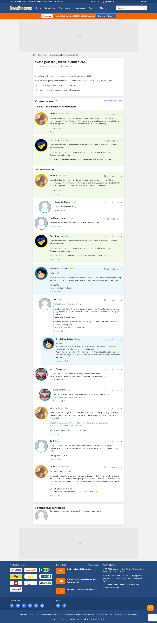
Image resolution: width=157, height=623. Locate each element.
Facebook (24, 1)
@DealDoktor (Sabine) (63, 304)
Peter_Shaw (60, 140)
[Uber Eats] (46, 583)
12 (68, 66)
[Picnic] (16, 583)
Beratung (42, 55)
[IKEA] (46, 570)
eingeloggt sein (64, 511)
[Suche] (144, 8)
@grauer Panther (58, 445)
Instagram (33, 1)
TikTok (51, 1)
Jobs (111, 614)
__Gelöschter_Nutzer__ (64, 202)
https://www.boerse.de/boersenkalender (69, 397)
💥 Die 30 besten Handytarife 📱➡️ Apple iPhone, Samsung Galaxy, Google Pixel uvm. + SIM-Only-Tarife (124, 578)
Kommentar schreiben (113, 101)
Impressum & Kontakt (29, 614)
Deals (38, 8)
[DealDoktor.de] (21, 8)
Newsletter (60, 1)
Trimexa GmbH (102, 614)
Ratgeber (92, 8)
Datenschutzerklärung (84, 614)
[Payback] (46, 576)
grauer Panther (58, 369)
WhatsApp (14, 1)
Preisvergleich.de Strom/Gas (79, 569)
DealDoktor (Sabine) (62, 268)
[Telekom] (31, 583)
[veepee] (16, 589)
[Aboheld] (16, 570)
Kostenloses (80, 8)
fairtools (59, 113)
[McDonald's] (31, 576)
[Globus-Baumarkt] (31, 570)
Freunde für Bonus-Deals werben (81, 589)
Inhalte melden (46, 614)
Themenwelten (65, 8)
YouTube (43, 1)
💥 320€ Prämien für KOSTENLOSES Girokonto (74, 16)
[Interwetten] (16, 576)
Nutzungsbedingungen (63, 614)
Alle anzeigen (93, 565)
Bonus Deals (50, 8)
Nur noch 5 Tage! (105, 16)
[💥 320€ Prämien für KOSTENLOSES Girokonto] (47, 16)
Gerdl (57, 66)
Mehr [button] (102, 8)
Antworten (53, 194)
